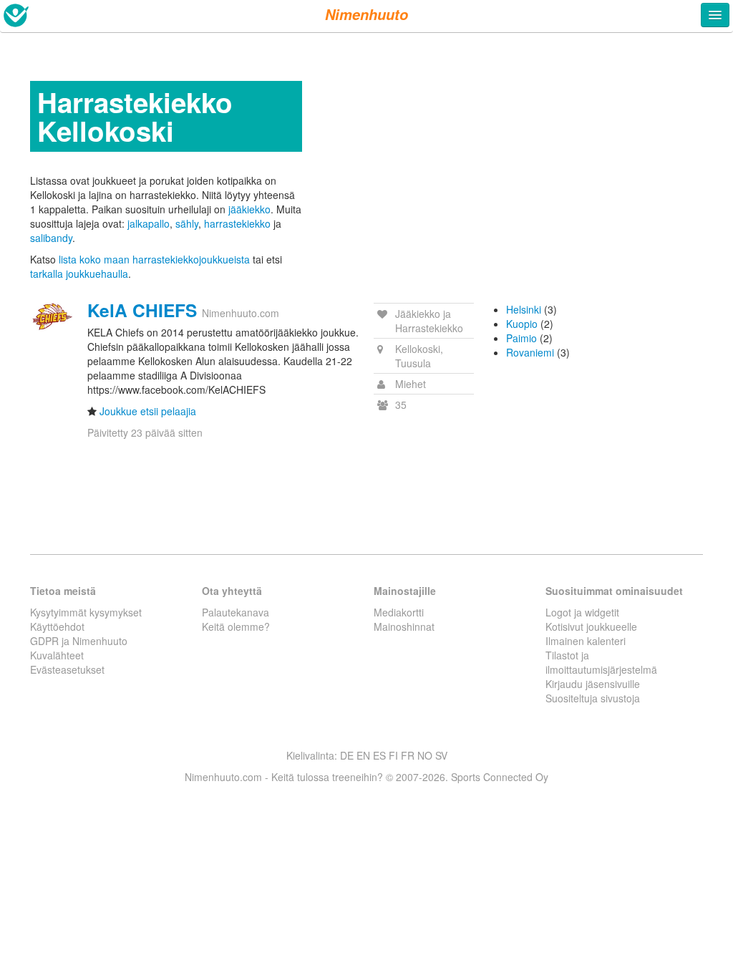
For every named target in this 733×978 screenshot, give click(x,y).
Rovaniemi (530, 352)
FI (393, 755)
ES (379, 755)
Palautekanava (235, 612)
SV (441, 755)
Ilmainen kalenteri (585, 641)
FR (407, 755)
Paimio (521, 338)
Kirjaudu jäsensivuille (592, 684)
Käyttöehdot (57, 626)
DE (347, 755)
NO (424, 755)
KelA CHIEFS (142, 310)
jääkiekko (249, 209)
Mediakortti (399, 612)
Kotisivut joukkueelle (591, 626)
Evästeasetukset (67, 669)
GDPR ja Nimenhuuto (78, 641)
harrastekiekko (237, 223)
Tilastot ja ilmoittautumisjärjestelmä (601, 662)
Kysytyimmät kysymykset (86, 612)
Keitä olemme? (236, 626)
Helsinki (523, 309)
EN (363, 755)
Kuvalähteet (57, 655)
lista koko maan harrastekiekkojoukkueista (154, 259)
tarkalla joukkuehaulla (79, 273)
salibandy (51, 238)
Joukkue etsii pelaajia (147, 411)
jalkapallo (148, 223)
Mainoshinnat (404, 626)
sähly (186, 223)
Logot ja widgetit (582, 612)
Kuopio (522, 323)
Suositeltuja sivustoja (592, 698)
